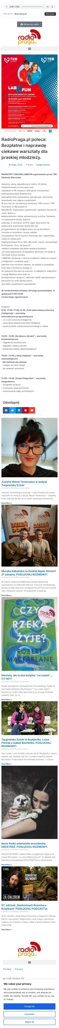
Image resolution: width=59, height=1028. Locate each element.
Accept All (29, 1006)
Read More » (6, 503)
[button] (29, 48)
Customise (29, 1014)
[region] (29, 1003)
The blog (7, 969)
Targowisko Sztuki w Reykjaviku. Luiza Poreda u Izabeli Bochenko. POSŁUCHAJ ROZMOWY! (26, 743)
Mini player (50, 14)
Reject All (29, 1022)
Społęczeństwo (43, 165)
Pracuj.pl (19, 969)
